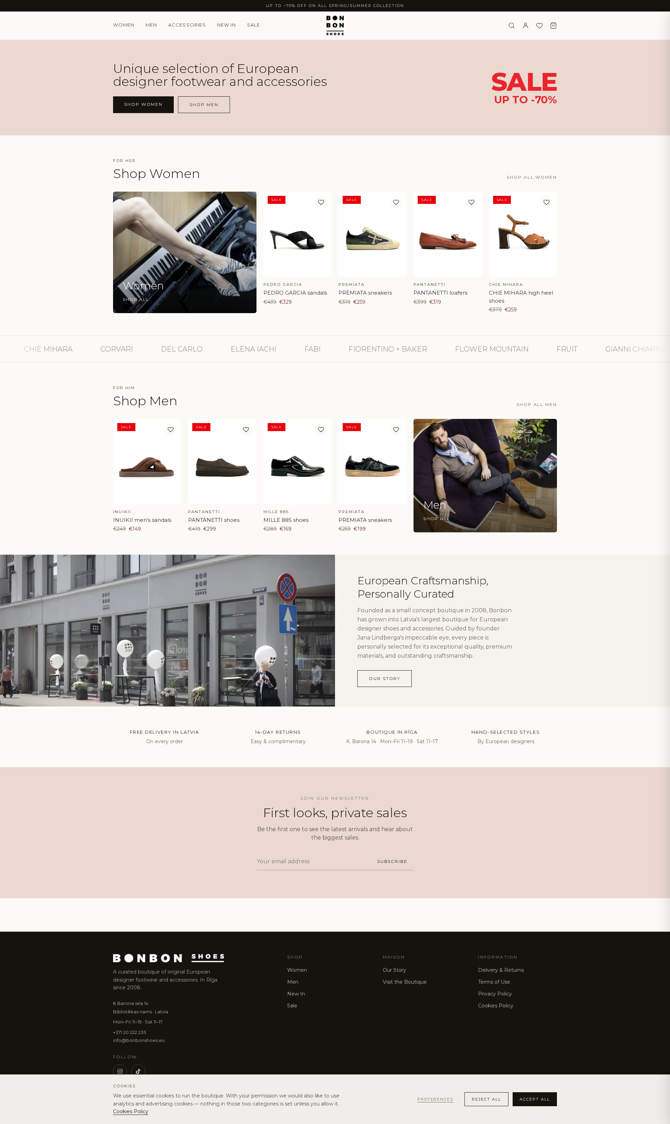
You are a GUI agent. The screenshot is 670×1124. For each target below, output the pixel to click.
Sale (253, 25)
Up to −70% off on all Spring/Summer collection (335, 5)
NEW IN (226, 25)
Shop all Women (532, 177)
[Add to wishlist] (321, 202)
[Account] (525, 25)
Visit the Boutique (405, 982)
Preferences (435, 1099)
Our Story (394, 970)
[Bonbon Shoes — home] (335, 25)
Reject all (486, 1099)
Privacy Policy (495, 994)
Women (123, 25)
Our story (384, 678)
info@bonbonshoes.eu (139, 1040)
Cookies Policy (495, 1006)
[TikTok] (138, 1071)
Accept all (535, 1099)
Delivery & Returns (501, 970)
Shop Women (143, 104)
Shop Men (203, 104)
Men (151, 25)
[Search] (511, 25)
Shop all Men (536, 404)
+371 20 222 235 (129, 1032)
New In (296, 994)
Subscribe (392, 861)
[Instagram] (120, 1071)
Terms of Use (494, 982)
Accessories (187, 25)
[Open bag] (553, 25)
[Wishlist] (539, 25)
